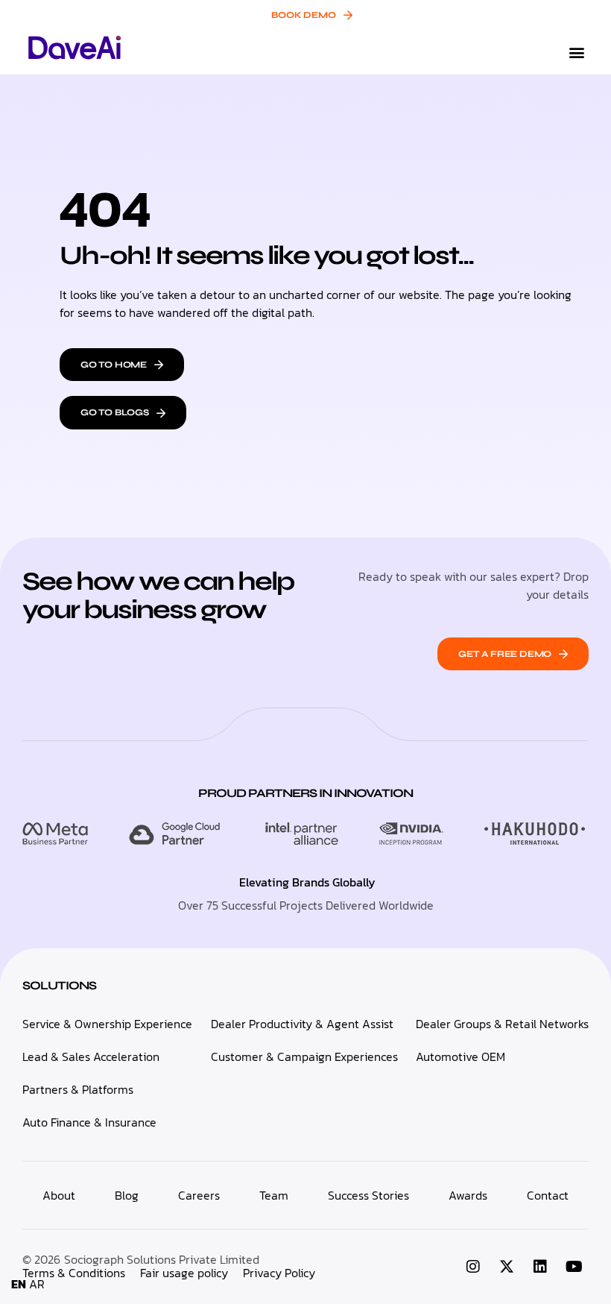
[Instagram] (473, 1267)
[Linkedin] (540, 1267)
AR (37, 1284)
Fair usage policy (184, 1272)
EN (18, 1284)
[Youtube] (574, 1267)
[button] (576, 52)
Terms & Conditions (73, 1272)
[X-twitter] (507, 1267)
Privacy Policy (279, 1272)
